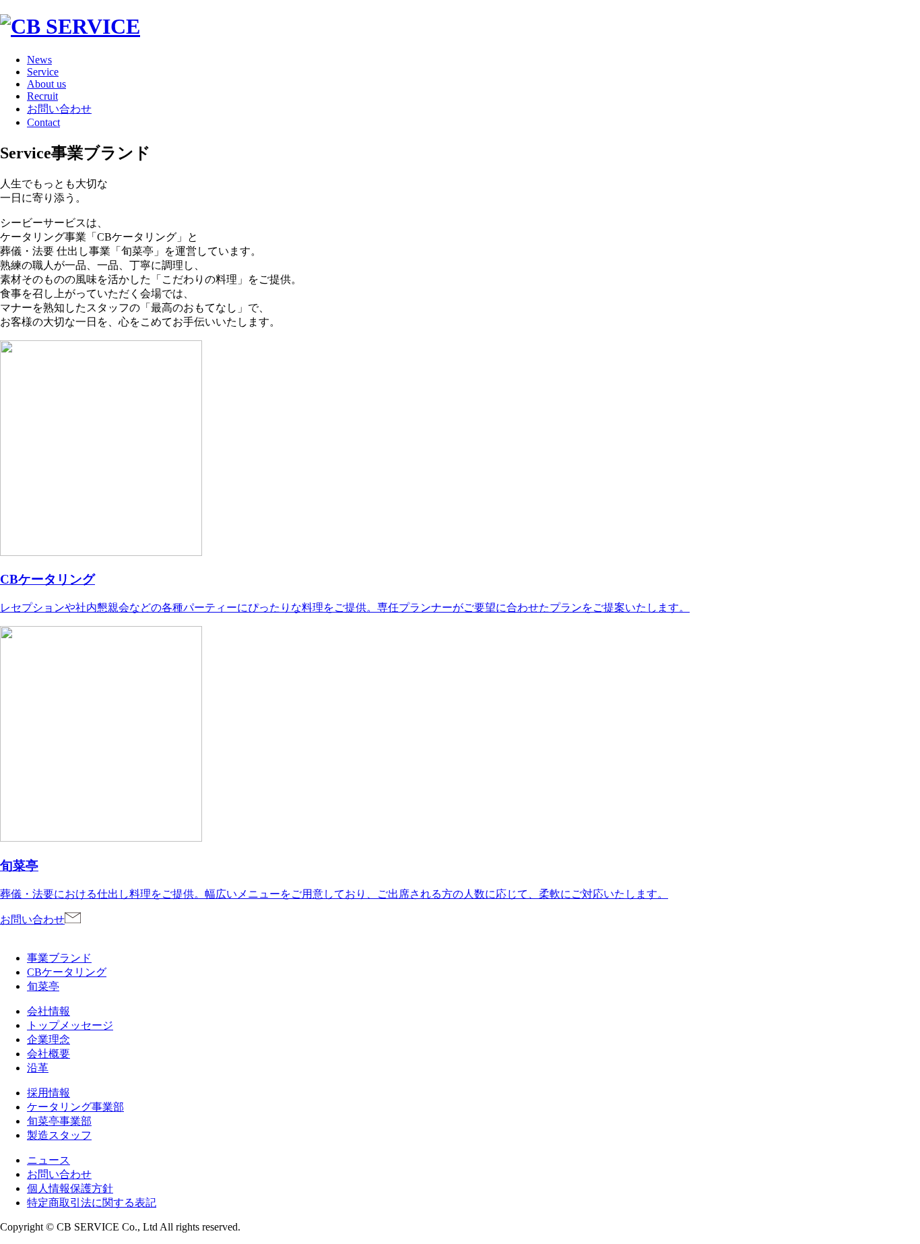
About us (46, 84)
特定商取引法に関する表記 (91, 1202)
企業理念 (48, 1039)
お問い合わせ (59, 109)
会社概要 (48, 1053)
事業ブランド (59, 958)
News (39, 59)
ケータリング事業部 (75, 1107)
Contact (43, 122)
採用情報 (48, 1092)
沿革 (37, 1068)
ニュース (48, 1160)
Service (43, 71)
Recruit (42, 96)
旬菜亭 (43, 986)
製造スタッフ (59, 1135)
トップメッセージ (70, 1025)
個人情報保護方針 (70, 1188)
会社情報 (48, 1011)
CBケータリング (66, 972)
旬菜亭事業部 (59, 1121)
